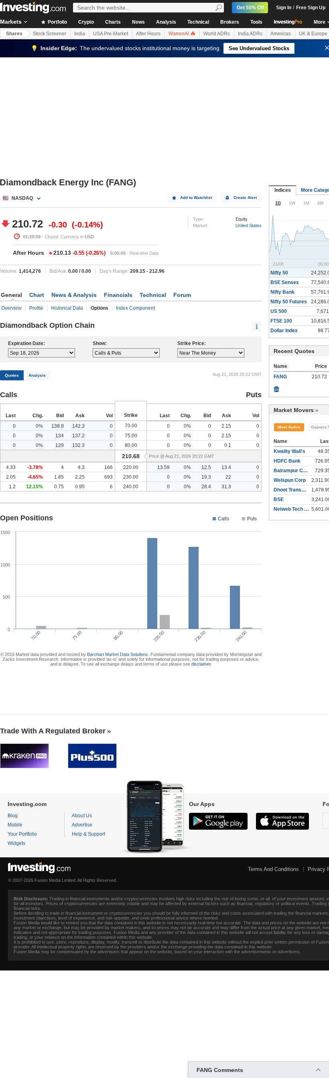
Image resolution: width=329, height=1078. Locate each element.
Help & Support (88, 834)
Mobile (15, 825)
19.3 (206, 477)
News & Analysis (74, 295)
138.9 (57, 426)
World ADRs (216, 34)
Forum (182, 295)
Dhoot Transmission (296, 490)
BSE (279, 499)
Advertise (82, 825)
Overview (11, 308)
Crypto (86, 22)
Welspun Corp (290, 480)
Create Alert (245, 197)
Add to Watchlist (196, 197)
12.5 (206, 467)
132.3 (78, 445)
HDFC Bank (287, 461)
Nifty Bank (282, 292)
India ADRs (250, 34)
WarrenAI (179, 34)
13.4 (226, 467)
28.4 (206, 486)
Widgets (16, 843)
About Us (82, 815)
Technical (198, 22)
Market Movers (294, 410)
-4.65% (35, 477)
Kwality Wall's (289, 451)
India (79, 34)
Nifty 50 (279, 273)
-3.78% (35, 467)
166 (108, 467)
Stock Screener (49, 34)
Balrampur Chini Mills (298, 470)
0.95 (80, 486)
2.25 (80, 477)
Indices (282, 190)
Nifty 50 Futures (288, 302)
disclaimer (201, 664)
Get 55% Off (250, 7)
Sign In (283, 7)
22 (228, 477)
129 (59, 445)
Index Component (135, 308)
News (138, 22)
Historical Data (67, 308)
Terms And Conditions (273, 869)
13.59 (163, 467)
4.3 (81, 467)
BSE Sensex (284, 282)
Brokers (229, 22)
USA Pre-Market (110, 34)
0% (39, 426)
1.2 (12, 486)
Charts (113, 22)
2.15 (226, 426)
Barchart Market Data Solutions (117, 654)
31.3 (226, 486)
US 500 (278, 311)
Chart (36, 295)
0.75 (59, 486)
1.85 (59, 477)
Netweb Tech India (294, 509)
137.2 (78, 436)
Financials (118, 295)
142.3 (78, 426)
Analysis (166, 22)
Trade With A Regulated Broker (53, 731)
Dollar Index (284, 330)
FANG (280, 377)
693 (108, 477)
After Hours (148, 34)
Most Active (289, 427)
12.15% (34, 486)
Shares (14, 34)
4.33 (11, 467)
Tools (256, 22)
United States (249, 225)
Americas (280, 34)
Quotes (12, 375)
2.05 (11, 477)
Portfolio (57, 22)
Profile (36, 308)
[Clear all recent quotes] (276, 387)
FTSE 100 (281, 321)
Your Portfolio (22, 834)
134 (59, 436)
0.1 (227, 445)
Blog (13, 815)
